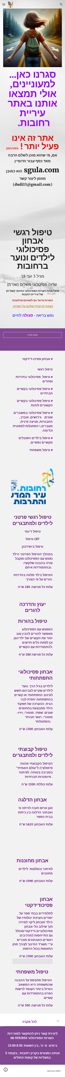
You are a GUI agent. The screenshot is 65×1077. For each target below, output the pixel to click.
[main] (32, 189)
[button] (4, 4)
